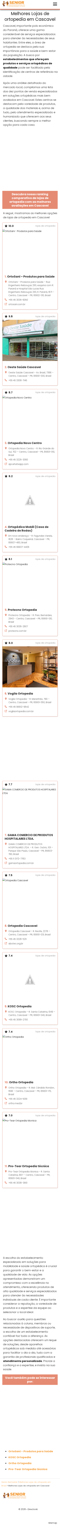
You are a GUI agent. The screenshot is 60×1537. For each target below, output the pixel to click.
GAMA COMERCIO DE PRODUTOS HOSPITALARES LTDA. (29, 837)
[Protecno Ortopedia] (30, 596)
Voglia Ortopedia (20, 694)
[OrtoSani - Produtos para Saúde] (30, 266)
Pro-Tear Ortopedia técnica (28, 1166)
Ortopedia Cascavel (22, 926)
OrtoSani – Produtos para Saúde (31, 277)
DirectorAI (33, 1509)
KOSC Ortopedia (20, 1006)
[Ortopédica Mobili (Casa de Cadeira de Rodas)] (30, 512)
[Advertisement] (30, 160)
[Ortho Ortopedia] (30, 1068)
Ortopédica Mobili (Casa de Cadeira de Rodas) (26, 529)
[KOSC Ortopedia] (30, 988)
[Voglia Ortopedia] (30, 678)
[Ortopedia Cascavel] (30, 910)
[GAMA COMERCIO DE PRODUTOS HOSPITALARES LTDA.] (30, 824)
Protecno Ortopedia (22, 610)
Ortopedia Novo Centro (25, 443)
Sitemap (52, 1522)
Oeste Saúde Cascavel (24, 367)
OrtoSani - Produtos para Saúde (30, 1451)
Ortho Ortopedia (21, 1082)
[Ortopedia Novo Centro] (30, 429)
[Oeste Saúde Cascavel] (30, 349)
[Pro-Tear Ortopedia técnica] (30, 1150)
